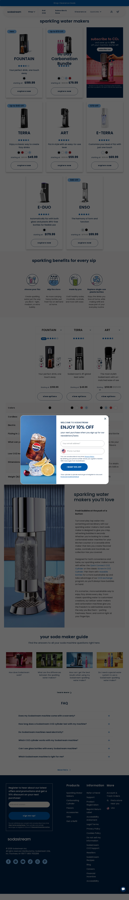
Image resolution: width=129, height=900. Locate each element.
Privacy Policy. (89, 457)
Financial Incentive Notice (70, 477)
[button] (105, 418)
